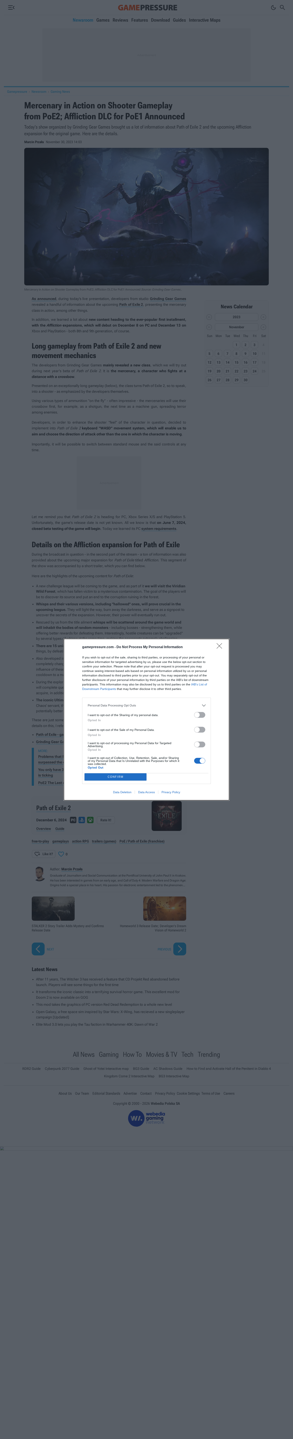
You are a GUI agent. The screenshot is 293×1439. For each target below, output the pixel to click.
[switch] (199, 715)
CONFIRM (116, 776)
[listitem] (146, 705)
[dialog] (146, 719)
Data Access (146, 792)
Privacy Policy (171, 792)
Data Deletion (122, 792)
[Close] (221, 647)
